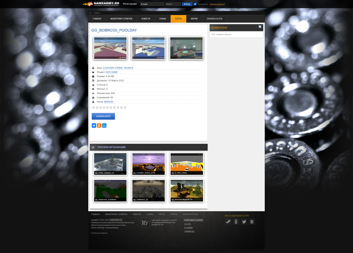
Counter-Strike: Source (118, 68)
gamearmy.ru (116, 220)
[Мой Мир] (104, 125)
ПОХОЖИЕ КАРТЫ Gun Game (112, 147)
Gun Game (112, 72)
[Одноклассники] (99, 125)
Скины (150, 214)
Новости (137, 214)
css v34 (187, 224)
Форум (174, 214)
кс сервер (188, 227)
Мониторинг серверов (116, 214)
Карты (162, 214)
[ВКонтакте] (94, 125)
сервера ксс (189, 231)
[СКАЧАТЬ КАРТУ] (103, 112)
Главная (95, 214)
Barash (108, 101)
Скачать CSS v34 (190, 214)
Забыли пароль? (217, 4)
